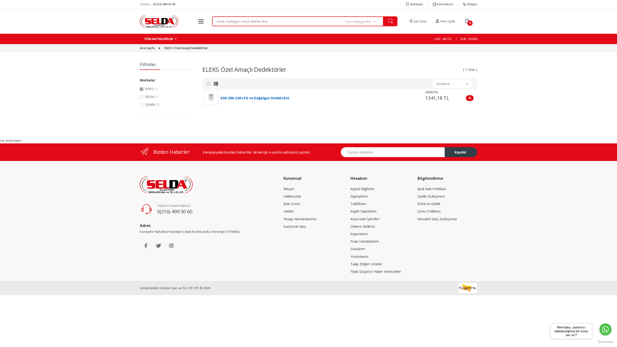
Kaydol (460, 152)
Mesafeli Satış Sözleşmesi (437, 219)
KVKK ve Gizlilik (428, 203)
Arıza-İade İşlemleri (364, 219)
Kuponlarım (359, 234)
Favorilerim (444, 4)
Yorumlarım (359, 256)
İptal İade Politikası (431, 189)
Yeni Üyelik (447, 21)
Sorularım (357, 249)
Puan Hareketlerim (364, 241)
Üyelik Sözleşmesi (431, 196)
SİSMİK (152, 104)
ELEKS (151, 89)
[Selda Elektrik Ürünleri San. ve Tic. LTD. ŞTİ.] (166, 184)
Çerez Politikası (429, 211)
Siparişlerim (359, 196)
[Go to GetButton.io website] (605, 342)
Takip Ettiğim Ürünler (366, 264)
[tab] (208, 83)
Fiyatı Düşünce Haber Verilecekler (375, 271)
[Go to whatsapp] (605, 329)
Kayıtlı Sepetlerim (363, 211)
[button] (364, 21)
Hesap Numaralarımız (299, 219)
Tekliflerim (358, 203)
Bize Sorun (291, 203)
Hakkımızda (292, 196)
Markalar (416, 4)
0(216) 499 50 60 (174, 211)
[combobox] (278, 21)
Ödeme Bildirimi (362, 226)
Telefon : (157, 4)
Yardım (288, 211)
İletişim (472, 4)
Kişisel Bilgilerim (362, 189)
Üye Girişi (419, 21)
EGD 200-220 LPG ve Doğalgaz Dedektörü (255, 98)
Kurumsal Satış (294, 226)
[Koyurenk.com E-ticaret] (467, 288)
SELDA (151, 96)
